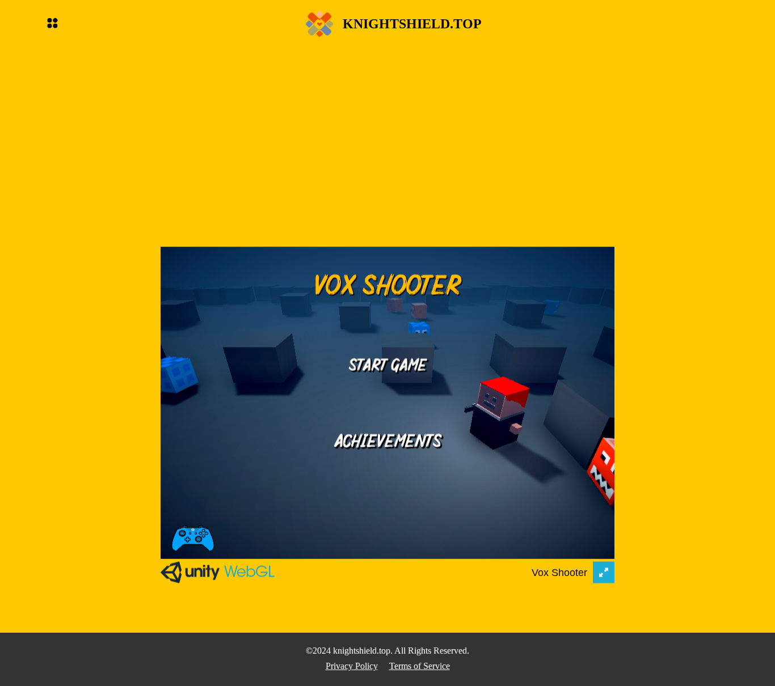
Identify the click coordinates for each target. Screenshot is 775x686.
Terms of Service (419, 666)
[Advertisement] (387, 125)
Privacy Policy (352, 666)
